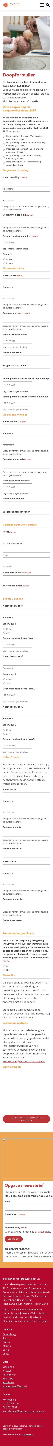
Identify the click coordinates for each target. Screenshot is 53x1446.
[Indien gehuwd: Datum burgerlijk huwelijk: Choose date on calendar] (35, 384)
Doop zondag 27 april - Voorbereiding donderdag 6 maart (24, 157)
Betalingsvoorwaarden (12, 1428)
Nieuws (7, 1370)
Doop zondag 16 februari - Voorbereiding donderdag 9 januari (25, 144)
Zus (8, 632)
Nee (8, 970)
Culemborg (9, 1334)
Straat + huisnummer (12, 543)
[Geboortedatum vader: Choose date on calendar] (35, 340)
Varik (6, 1349)
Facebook (8, 1382)
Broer (9, 628)
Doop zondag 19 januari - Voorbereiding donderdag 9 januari (25, 137)
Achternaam (8, 200)
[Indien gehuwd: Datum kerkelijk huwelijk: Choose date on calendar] (35, 402)
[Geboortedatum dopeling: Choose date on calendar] (35, 242)
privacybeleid (42, 1231)
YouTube (8, 1378)
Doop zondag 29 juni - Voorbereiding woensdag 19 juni (23, 163)
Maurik (7, 1346)
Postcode (7, 566)
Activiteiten (9, 1374)
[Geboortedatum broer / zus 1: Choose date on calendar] (35, 644)
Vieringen (8, 1366)
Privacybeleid (34, 1426)
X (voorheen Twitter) (15, 1386)
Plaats (6, 554)
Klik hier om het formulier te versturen (26, 1119)
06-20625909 (10, 1407)
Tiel (5, 1338)
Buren (6, 1342)
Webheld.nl (28, 1434)
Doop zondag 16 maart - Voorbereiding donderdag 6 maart (24, 150)
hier (10, 1321)
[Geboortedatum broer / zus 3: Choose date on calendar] (35, 745)
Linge (6, 1353)
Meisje (9, 259)
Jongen (9, 263)
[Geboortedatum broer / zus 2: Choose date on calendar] (35, 694)
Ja (7, 966)
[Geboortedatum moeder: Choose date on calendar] (35, 486)
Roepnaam (8, 188)
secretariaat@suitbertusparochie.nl (24, 1061)
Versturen (13, 1239)
